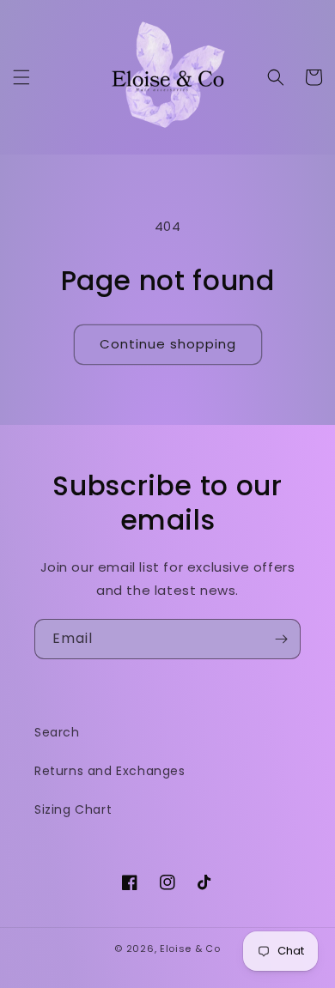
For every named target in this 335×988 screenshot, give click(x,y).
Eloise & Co (190, 948)
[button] (21, 77)
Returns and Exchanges (110, 770)
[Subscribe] (281, 639)
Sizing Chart (73, 809)
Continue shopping (168, 344)
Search (57, 732)
